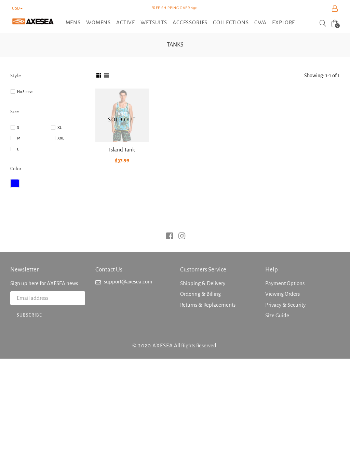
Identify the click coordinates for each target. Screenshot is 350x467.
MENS (73, 22)
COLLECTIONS (230, 22)
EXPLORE (283, 22)
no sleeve (25, 92)
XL (59, 127)
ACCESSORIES (190, 22)
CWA (260, 22)
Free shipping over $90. (175, 8)
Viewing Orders (282, 294)
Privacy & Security (285, 305)
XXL (60, 138)
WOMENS (98, 22)
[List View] (106, 75)
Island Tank (122, 149)
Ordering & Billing (200, 294)
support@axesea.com (128, 281)
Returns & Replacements (207, 305)
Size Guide (277, 315)
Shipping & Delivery (202, 283)
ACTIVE (125, 22)
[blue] (14, 183)
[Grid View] (98, 75)
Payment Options (285, 283)
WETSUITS (153, 22)
